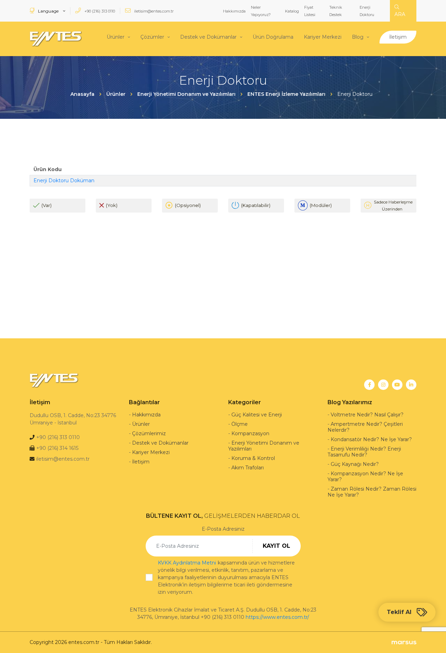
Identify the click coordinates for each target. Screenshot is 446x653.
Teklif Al (399, 612)
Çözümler (152, 37)
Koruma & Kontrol (253, 458)
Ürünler (115, 37)
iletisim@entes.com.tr (153, 11)
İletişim (398, 37)
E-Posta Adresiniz (223, 529)
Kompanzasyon (250, 433)
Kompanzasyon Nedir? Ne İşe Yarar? (365, 476)
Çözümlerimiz (149, 433)
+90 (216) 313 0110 (99, 11)
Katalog (292, 11)
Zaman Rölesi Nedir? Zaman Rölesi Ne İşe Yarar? (372, 492)
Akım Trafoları (247, 467)
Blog (357, 37)
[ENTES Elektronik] (56, 38)
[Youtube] (397, 384)
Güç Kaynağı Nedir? (355, 464)
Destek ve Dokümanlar (208, 37)
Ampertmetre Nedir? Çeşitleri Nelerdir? (365, 427)
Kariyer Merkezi (322, 37)
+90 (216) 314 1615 (57, 448)
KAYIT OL (276, 546)
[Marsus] (404, 642)
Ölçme (239, 424)
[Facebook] (369, 384)
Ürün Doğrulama (273, 37)
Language (48, 11)
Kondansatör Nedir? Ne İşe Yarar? (371, 439)
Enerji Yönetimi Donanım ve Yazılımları (263, 446)
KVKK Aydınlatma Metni (187, 563)
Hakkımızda (234, 11)
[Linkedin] (411, 384)
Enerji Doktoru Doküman (63, 180)
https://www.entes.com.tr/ (277, 617)
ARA (399, 14)
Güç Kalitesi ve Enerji (256, 415)
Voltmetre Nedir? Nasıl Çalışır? (367, 415)
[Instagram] (383, 384)
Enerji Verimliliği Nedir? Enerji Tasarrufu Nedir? (364, 452)
